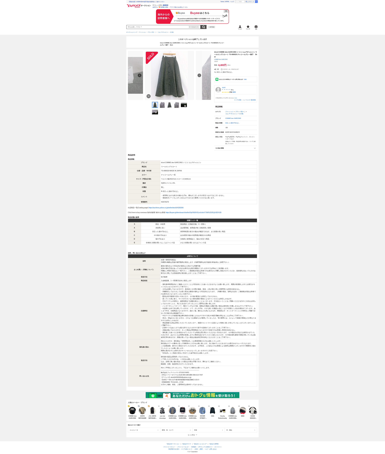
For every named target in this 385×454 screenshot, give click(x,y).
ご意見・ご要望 (198, 449)
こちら (235, 98)
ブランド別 (151, 32)
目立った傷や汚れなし (232, 123)
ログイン (155, 7)
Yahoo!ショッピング (200, 444)
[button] (235, 148)
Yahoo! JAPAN (224, 1)
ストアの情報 (237, 100)
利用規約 (193, 447)
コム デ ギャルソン (163, 32)
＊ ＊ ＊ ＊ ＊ (226, 89)
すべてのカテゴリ (194, 27)
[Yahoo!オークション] (139, 5)
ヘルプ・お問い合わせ (211, 449)
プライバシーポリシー (169, 447)
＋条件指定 (212, 27)
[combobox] (157, 27)
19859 (234, 92)
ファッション (142, 32)
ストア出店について (186, 449)
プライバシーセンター (183, 447)
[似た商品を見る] (149, 96)
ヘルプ (232, 1)
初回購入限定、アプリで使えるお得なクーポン (174, 7)
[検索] (256, 1)
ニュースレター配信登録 (249, 100)
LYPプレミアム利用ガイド (205, 447)
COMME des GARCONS (220, 59)
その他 (171, 32)
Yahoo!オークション (173, 444)
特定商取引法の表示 (173, 449)
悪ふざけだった (250, 1)
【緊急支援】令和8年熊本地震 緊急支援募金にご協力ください (146, 1)
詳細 (245, 79)
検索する (204, 27)
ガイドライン (218, 447)
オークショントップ (131, 32)
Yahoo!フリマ (186, 444)
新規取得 (165, 5)
